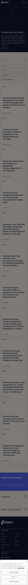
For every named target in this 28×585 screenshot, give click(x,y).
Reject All (14, 577)
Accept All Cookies (14, 581)
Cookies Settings (14, 572)
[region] (14, 572)
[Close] (25, 561)
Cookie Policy (21, 568)
